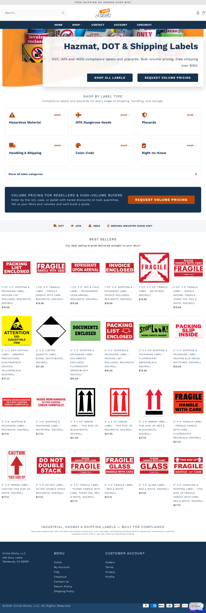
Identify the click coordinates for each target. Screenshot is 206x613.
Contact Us (61, 581)
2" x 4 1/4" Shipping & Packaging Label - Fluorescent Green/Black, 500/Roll (153, 358)
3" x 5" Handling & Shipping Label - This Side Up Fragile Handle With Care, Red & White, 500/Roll (188, 493)
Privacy (110, 572)
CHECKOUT (144, 24)
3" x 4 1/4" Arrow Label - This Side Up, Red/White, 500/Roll (119, 425)
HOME (58, 24)
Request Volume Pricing (168, 77)
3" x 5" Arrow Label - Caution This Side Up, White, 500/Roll (16, 489)
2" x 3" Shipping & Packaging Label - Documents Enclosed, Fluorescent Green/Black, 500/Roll (82, 362)
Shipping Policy (64, 591)
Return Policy (63, 586)
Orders (110, 562)
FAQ (56, 572)
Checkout (60, 576)
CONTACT (97, 24)
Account (120, 24)
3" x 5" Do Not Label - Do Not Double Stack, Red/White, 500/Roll (51, 489)
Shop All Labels (109, 77)
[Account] (198, 13)
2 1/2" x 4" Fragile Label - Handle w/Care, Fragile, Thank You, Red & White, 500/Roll (185, 295)
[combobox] (34, 13)
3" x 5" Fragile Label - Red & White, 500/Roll (119, 489)
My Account (62, 567)
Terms (109, 567)
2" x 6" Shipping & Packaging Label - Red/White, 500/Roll (15, 425)
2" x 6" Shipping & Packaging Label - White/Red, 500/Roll (50, 425)
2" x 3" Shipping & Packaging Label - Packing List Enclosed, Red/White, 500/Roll (120, 358)
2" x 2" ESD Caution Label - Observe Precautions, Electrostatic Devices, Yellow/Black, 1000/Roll (15, 362)
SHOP (76, 24)
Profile (109, 576)
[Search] (63, 13)
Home (58, 562)
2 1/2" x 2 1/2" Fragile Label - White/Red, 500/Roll (153, 291)
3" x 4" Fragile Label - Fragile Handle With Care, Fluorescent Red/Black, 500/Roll (187, 429)
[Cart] (203, 13)
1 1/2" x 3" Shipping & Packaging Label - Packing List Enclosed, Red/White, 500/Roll (17, 295)
